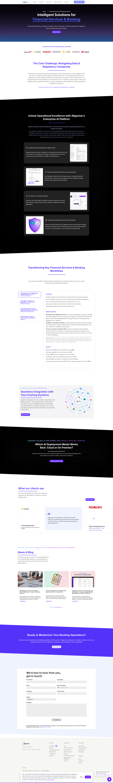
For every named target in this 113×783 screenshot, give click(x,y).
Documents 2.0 (52, 753)
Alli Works (51, 747)
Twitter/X (34, 749)
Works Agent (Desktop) (54, 749)
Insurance (66, 753)
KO (86, 2)
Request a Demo (79, 2)
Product (35, 2)
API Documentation (82, 747)
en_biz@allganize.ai (36, 770)
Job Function (60, 691)
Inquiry (28, 697)
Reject (81, 777)
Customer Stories (58, 2)
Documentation (81, 749)
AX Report (51, 755)
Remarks (28, 702)
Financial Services (67, 749)
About (79, 759)
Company (66, 2)
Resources (49, 2)
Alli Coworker (53, 745)
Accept (88, 777)
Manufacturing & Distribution (67, 758)
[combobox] (58, 688)
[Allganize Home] (25, 2)
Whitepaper (80, 751)
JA (89, 2)
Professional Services (68, 747)
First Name (29, 679)
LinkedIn (24, 749)
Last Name (60, 679)
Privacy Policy (47, 727)
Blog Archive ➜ (56, 607)
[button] (93, 518)
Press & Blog (81, 745)
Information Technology (69, 755)
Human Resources (68, 751)
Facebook (29, 749)
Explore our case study (95, 530)
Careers (80, 762)
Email (27, 685)
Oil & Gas (66, 760)
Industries (41, 2)
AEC (65, 745)
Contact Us (80, 760)
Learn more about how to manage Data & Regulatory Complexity (57, 87)
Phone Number (61, 685)
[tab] (29, 294)
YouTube (38, 749)
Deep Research (52, 751)
